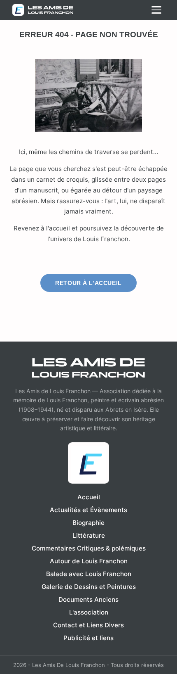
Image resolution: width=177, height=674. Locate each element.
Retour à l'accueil (88, 283)
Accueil (88, 497)
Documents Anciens (88, 599)
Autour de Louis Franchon (89, 561)
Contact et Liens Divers (88, 625)
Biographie (88, 523)
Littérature (88, 535)
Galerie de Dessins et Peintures (89, 587)
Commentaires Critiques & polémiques (89, 548)
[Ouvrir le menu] (156, 10)
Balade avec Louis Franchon (88, 574)
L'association (88, 612)
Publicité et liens (88, 638)
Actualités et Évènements (88, 510)
